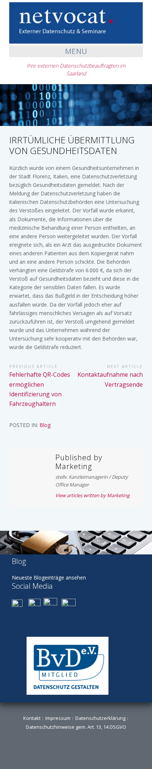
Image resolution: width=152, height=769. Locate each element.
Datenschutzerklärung (100, 718)
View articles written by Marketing (92, 495)
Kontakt (32, 718)
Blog (45, 424)
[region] (76, 542)
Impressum (57, 718)
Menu (76, 51)
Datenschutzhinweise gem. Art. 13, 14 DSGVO (76, 727)
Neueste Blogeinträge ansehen (49, 577)
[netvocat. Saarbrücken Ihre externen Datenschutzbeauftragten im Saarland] (76, 22)
